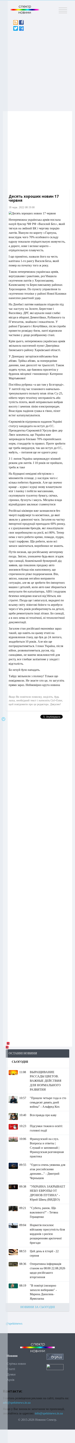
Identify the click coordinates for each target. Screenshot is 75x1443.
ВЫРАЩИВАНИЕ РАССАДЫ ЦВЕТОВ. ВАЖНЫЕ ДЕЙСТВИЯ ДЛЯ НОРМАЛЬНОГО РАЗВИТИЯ (45, 1080)
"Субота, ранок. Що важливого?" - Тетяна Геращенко (44, 1212)
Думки (11, 1374)
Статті (11, 1369)
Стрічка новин (16, 1363)
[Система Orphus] (55, 1356)
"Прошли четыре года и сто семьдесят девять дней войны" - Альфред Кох (48, 1102)
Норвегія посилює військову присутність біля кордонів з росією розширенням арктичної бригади (47, 1233)
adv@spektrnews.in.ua (17, 1402)
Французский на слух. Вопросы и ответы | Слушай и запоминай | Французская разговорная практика (47, 1147)
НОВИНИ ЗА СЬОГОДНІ (37, 1307)
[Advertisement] (37, 69)
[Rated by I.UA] (55, 1367)
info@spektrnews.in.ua (49, 1413)
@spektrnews (14, 1323)
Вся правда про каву (43, 1115)
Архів (10, 1379)
